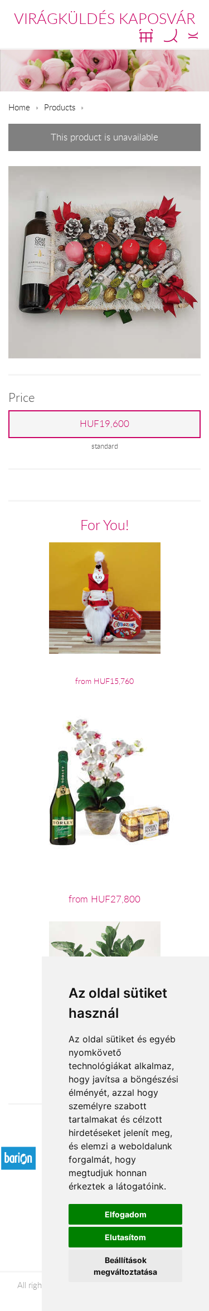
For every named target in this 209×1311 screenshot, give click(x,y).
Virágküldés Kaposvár (104, 18)
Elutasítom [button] (125, 1237)
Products (59, 107)
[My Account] (193, 35)
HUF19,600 (104, 423)
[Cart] (146, 35)
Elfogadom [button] (126, 1214)
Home (19, 107)
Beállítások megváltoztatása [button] (125, 1265)
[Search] (170, 35)
